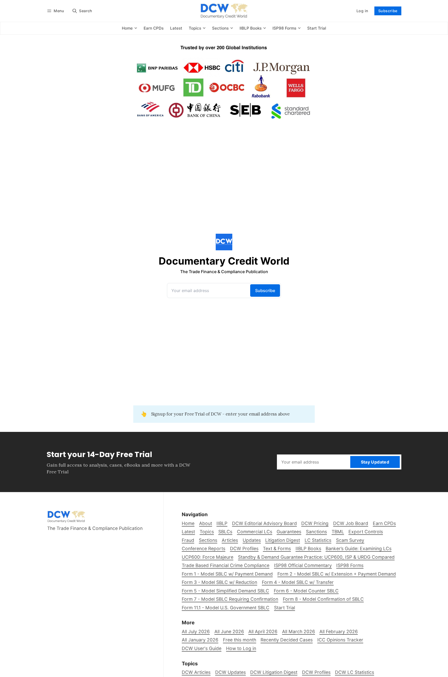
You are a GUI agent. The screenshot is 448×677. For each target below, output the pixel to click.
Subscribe (387, 11)
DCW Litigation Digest (273, 672)
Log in (362, 11)
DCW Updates (230, 672)
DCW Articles (196, 672)
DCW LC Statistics (354, 672)
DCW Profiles (316, 672)
